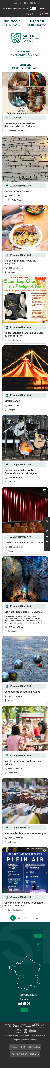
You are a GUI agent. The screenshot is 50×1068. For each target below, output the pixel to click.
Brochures (34, 1047)
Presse (13, 1047)
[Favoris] (41, 14)
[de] (46, 13)
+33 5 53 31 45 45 (31, 3)
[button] (46, 13)
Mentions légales (11, 1035)
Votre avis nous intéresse (25, 1053)
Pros (22, 1047)
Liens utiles (24, 1035)
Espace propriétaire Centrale (25, 1040)
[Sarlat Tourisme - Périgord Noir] (25, 38)
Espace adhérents (38, 1035)
